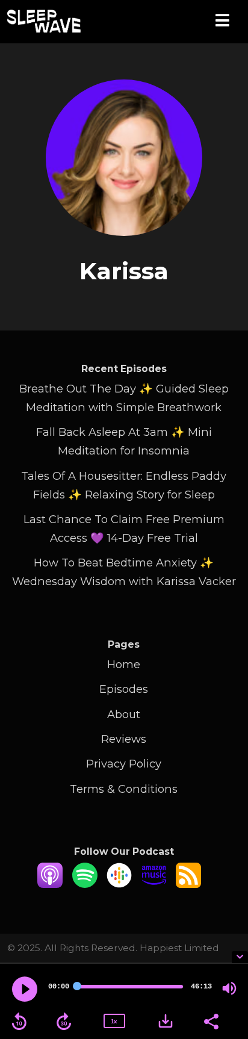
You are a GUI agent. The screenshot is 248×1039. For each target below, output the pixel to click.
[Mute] (229, 988)
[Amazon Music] (154, 884)
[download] (166, 1021)
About (123, 714)
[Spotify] (85, 884)
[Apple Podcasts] (50, 884)
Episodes (123, 689)
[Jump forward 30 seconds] (64, 1021)
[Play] (25, 989)
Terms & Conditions (124, 789)
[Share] (211, 1020)
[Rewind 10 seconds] (19, 1021)
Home (123, 664)
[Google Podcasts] (119, 884)
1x (114, 1021)
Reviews (123, 739)
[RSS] (188, 884)
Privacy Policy (123, 764)
